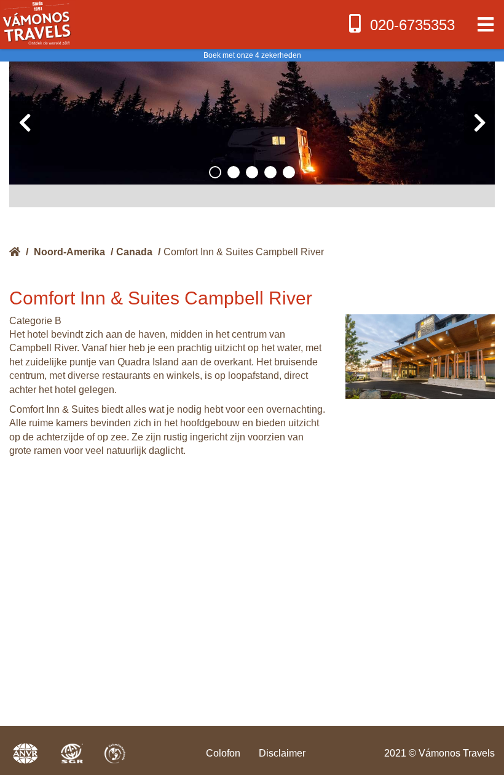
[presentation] (24, 123)
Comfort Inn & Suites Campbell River (243, 252)
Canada (134, 252)
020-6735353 (412, 25)
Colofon (223, 753)
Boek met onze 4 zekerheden (252, 55)
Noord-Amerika (69, 252)
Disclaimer (282, 753)
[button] (215, 172)
